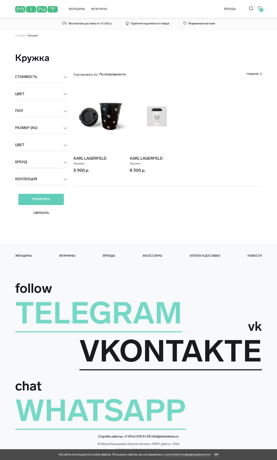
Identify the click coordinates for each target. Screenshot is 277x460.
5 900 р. (81, 170)
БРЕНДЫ (230, 9)
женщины (23, 255)
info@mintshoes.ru (165, 436)
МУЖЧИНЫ (99, 9)
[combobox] (119, 74)
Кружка (79, 163)
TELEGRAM (98, 313)
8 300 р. (138, 170)
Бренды (109, 255)
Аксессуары (152, 255)
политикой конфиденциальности (188, 454)
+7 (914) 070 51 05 (137, 436)
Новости (255, 255)
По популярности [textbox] (112, 74)
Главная (20, 35)
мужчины (67, 255)
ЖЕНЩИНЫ (77, 9)
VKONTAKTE (170, 351)
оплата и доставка (205, 255)
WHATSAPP (100, 410)
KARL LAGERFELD (90, 158)
